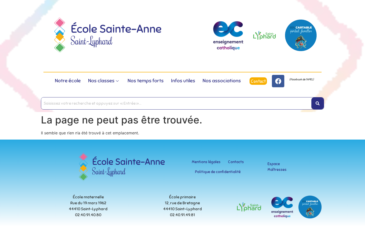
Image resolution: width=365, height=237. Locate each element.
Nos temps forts (146, 81)
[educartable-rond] (301, 35)
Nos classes (101, 81)
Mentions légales (206, 162)
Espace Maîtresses (277, 167)
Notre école (68, 81)
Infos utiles (183, 81)
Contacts (236, 162)
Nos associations (222, 81)
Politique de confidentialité (218, 172)
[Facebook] (278, 81)
